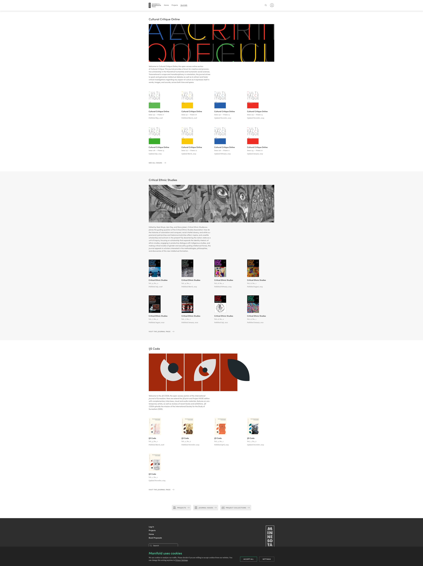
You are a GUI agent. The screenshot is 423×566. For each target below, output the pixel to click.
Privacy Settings (181, 560)
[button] (151, 527)
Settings (267, 559)
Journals (184, 5)
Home (166, 5)
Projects (175, 5)
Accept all (249, 559)
